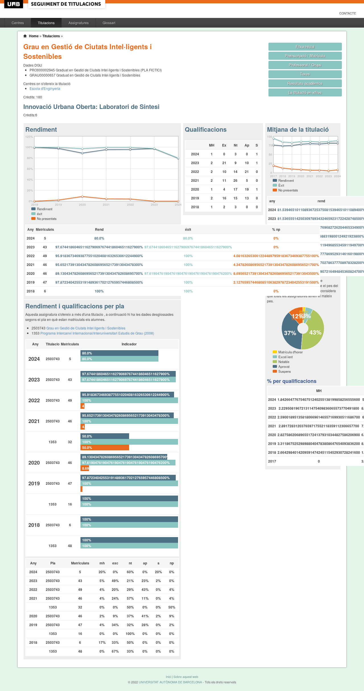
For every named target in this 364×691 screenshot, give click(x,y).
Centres (18, 22)
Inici (168, 677)
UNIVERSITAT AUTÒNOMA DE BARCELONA (170, 682)
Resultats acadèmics (305, 83)
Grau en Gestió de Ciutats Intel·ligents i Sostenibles (85, 327)
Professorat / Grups (305, 64)
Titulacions (46, 22)
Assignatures (79, 22)
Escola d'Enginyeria (45, 88)
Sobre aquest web (185, 677)
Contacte (347, 13)
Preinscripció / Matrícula (305, 55)
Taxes (305, 74)
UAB (14, 4)
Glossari (109, 22)
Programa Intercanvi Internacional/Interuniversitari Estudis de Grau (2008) (97, 333)
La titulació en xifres (305, 92)
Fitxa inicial (305, 46)
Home (34, 36)
